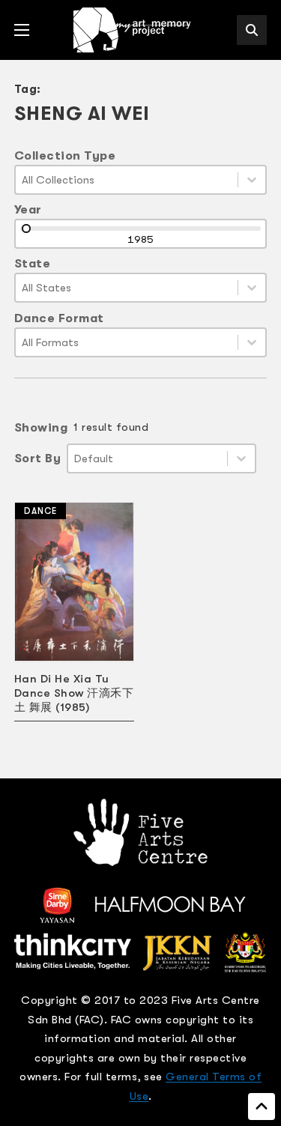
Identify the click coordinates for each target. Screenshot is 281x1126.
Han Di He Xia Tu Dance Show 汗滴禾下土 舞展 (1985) (74, 693)
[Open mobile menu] (21, 30)
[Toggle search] (252, 30)
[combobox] (127, 179)
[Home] (133, 29)
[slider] (26, 228)
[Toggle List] (251, 179)
